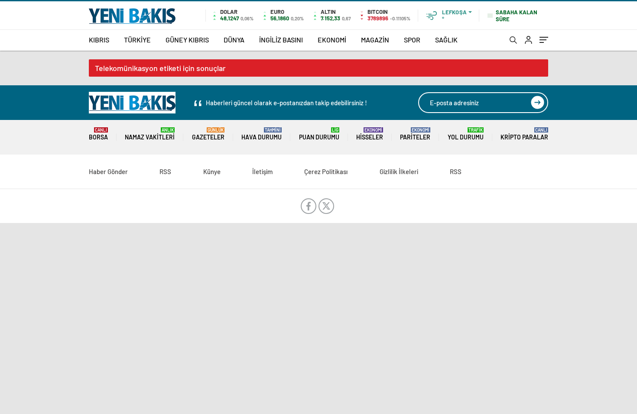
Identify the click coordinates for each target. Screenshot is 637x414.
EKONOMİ (332, 40)
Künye (212, 171)
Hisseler (369, 134)
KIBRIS (99, 40)
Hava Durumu (261, 134)
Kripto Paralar (524, 134)
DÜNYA (234, 40)
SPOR (412, 40)
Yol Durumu (466, 134)
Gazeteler (208, 134)
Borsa (98, 134)
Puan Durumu (319, 134)
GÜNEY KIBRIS (187, 40)
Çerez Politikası (326, 171)
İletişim (262, 171)
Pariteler (415, 134)
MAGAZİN (375, 40)
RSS (165, 171)
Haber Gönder (108, 171)
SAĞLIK (446, 40)
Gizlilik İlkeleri (399, 171)
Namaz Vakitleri (150, 134)
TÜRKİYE (137, 40)
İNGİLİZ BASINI (281, 40)
